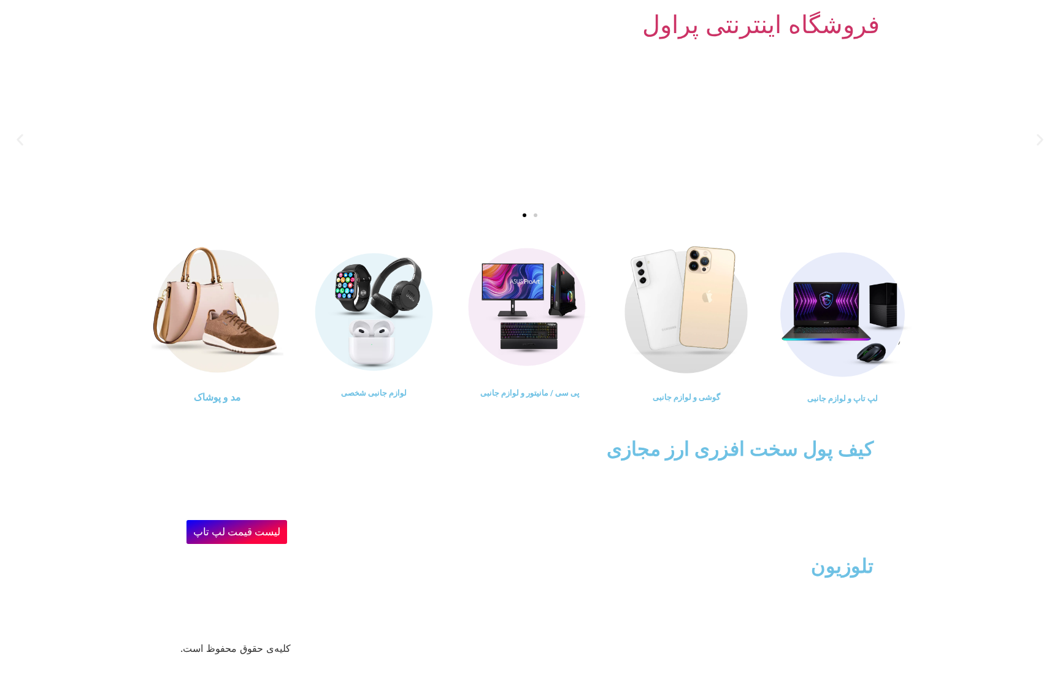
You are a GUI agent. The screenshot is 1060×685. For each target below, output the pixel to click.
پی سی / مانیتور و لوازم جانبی (530, 392)
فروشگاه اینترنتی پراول (761, 24)
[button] (1040, 139)
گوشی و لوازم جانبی (686, 397)
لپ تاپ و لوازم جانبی (842, 398)
